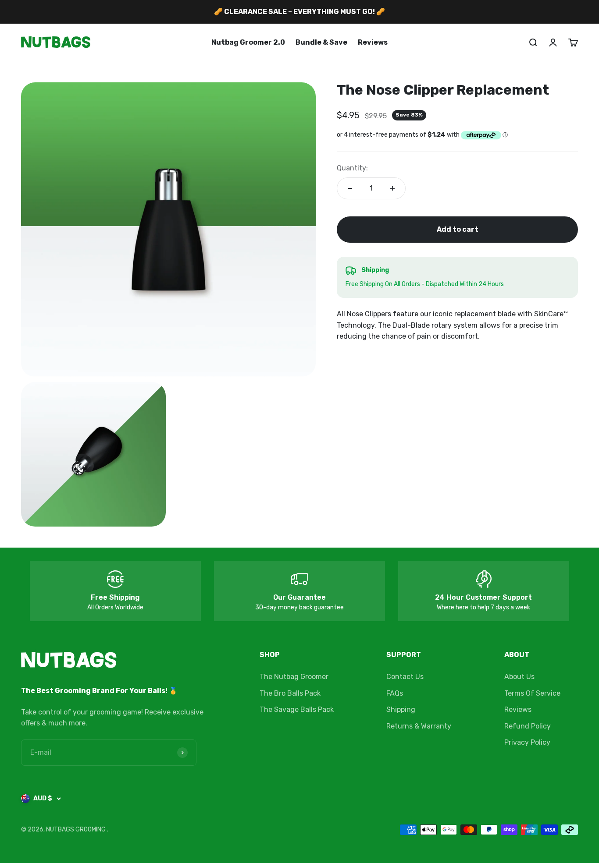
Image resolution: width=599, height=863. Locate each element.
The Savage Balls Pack (297, 709)
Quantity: (352, 168)
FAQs (394, 693)
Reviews (373, 42)
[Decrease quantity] (350, 188)
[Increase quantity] (392, 188)
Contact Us (405, 676)
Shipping (400, 709)
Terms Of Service (532, 693)
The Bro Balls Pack (290, 693)
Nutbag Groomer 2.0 (248, 42)
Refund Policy (527, 726)
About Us (519, 676)
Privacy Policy (527, 742)
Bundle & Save (321, 42)
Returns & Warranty (418, 726)
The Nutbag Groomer (294, 676)
